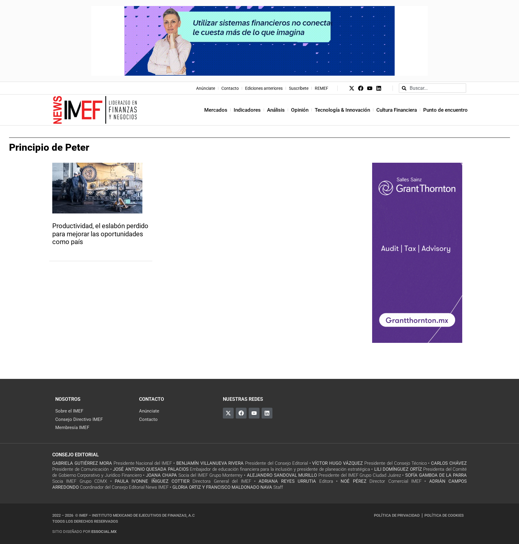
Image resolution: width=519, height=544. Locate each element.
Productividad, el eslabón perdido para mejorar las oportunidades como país (100, 234)
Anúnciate (205, 88)
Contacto (230, 88)
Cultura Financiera (396, 110)
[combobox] (432, 88)
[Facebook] (360, 88)
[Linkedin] (378, 88)
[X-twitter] (351, 88)
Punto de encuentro (445, 110)
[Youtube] (369, 88)
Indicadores (247, 110)
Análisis (276, 110)
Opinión (299, 110)
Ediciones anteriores (264, 88)
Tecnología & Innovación (342, 110)
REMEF (321, 88)
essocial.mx (104, 531)
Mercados (215, 110)
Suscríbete (298, 88)
